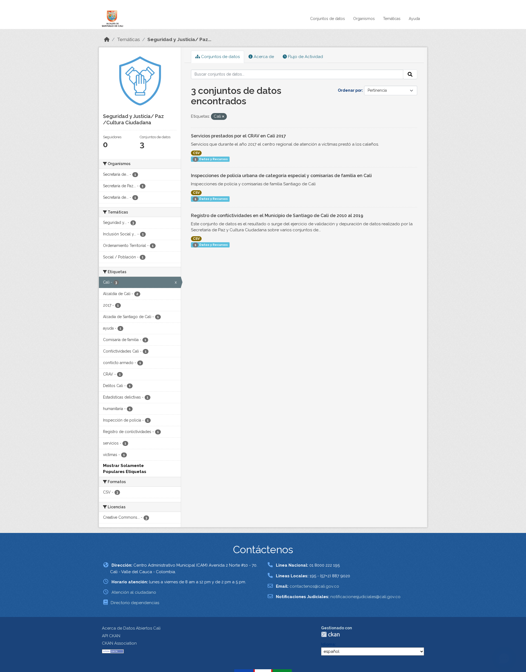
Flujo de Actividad (305, 56)
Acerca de (263, 56)
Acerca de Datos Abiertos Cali (131, 628)
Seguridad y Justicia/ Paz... (179, 39)
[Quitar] (223, 117)
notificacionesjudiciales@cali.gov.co (365, 596)
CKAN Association (119, 643)
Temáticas (392, 18)
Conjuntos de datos (327, 18)
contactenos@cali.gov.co (314, 586)
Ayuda (414, 18)
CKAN (330, 634)
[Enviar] (410, 74)
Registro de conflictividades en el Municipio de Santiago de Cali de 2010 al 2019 (277, 215)
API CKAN (111, 635)
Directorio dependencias (135, 602)
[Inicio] (107, 39)
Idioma (328, 644)
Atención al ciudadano (134, 592)
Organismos (364, 18)
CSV (196, 153)
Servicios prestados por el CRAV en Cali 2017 (238, 136)
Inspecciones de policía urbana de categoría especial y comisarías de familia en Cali (281, 175)
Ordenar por (350, 90)
